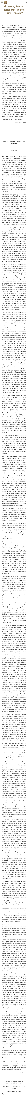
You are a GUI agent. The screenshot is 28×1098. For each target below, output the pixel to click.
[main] (14, 10)
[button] (2, 2)
